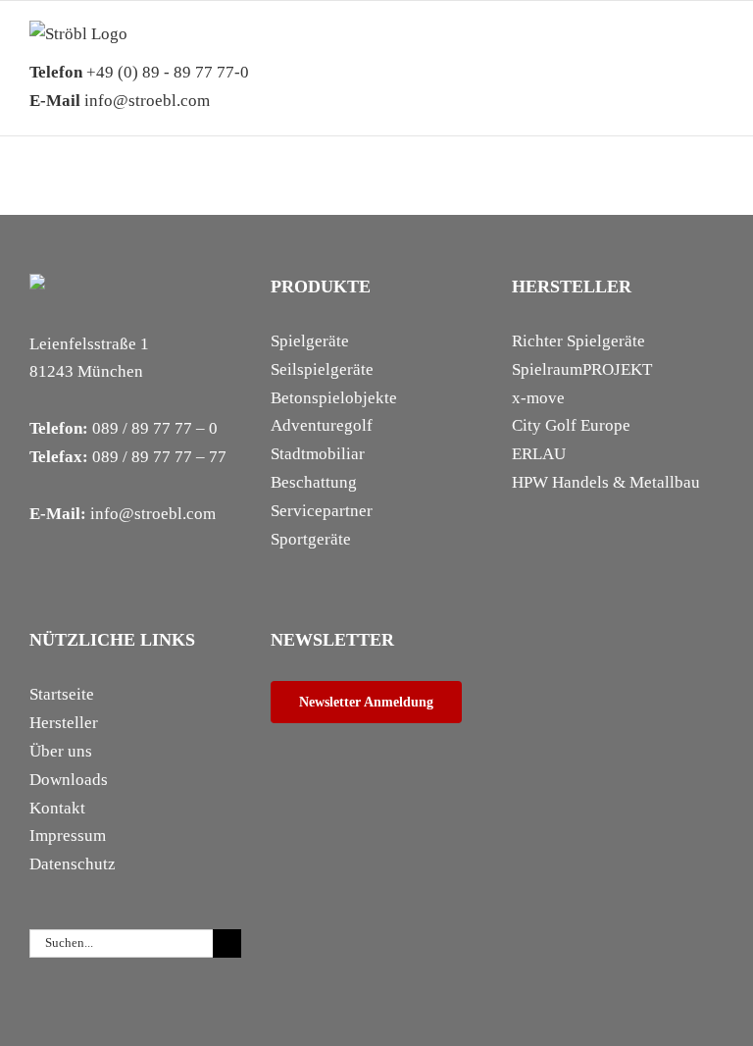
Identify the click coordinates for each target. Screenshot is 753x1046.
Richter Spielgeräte (578, 341)
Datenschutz (72, 864)
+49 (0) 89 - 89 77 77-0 (139, 72)
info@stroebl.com (119, 100)
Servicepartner (322, 510)
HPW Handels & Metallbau (606, 482)
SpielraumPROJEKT (582, 369)
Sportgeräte (311, 539)
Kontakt (57, 808)
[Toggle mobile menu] (716, 50)
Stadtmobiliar (318, 454)
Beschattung (314, 482)
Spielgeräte (310, 341)
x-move (538, 398)
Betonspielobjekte (334, 398)
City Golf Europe (571, 425)
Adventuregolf (322, 425)
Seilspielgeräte (322, 369)
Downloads (68, 779)
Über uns (60, 751)
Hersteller (63, 722)
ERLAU (539, 454)
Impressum (67, 835)
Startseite (61, 694)
